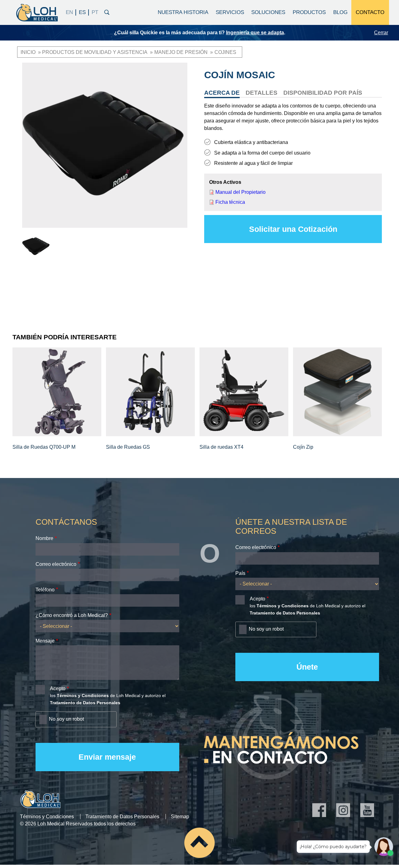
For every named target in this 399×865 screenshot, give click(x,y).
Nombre (44, 538)
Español (82, 12)
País (240, 573)
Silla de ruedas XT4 (221, 447)
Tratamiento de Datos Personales (122, 816)
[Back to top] (199, 842)
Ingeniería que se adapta (255, 32)
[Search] (107, 11)
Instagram (343, 810)
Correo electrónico (56, 564)
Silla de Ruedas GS (128, 447)
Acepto (57, 688)
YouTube (367, 810)
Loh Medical (36, 12)
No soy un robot (66, 719)
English (69, 12)
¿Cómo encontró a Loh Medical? (72, 615)
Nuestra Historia (183, 12)
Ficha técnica (230, 202)
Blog (340, 12)
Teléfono (45, 589)
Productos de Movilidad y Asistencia (94, 52)
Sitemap (180, 816)
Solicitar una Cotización (293, 229)
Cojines (225, 52)
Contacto (370, 12)
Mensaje (45, 640)
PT (95, 12)
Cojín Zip (303, 447)
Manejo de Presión (181, 52)
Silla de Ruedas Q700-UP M (43, 447)
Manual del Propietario (240, 192)
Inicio (28, 52)
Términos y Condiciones (47, 816)
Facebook (319, 810)
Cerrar (381, 32)
